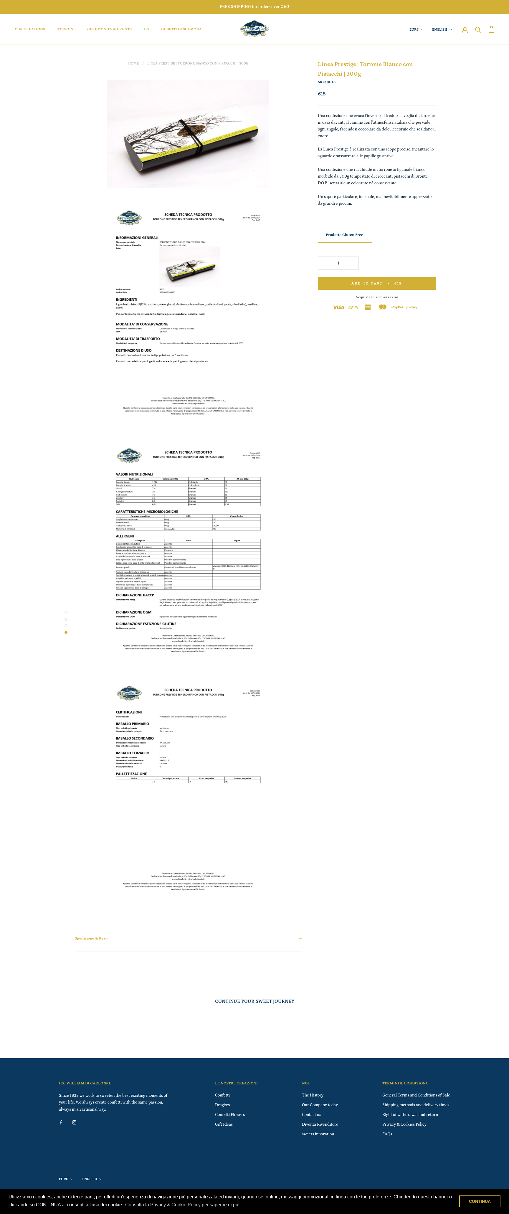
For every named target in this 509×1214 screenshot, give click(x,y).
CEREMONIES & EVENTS (109, 29)
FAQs (387, 1134)
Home (133, 63)
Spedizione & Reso (91, 938)
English (439, 30)
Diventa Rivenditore (320, 1124)
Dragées (222, 1105)
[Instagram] (74, 1122)
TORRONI (66, 29)
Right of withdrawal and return (410, 1114)
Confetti (222, 1095)
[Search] (478, 29)
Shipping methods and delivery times (415, 1105)
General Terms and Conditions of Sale (416, 1095)
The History (312, 1095)
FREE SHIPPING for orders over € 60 (254, 6)
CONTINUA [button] (480, 1201)
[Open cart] (491, 29)
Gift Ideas (224, 1124)
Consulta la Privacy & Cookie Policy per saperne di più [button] (182, 1204)
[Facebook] (61, 1122)
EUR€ (414, 30)
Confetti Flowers (230, 1114)
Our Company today (320, 1105)
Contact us (311, 1114)
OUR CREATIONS (30, 29)
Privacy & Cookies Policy (404, 1124)
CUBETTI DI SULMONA (181, 29)
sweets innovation (318, 1134)
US (146, 29)
